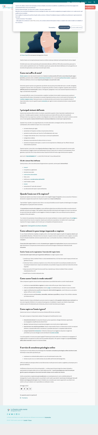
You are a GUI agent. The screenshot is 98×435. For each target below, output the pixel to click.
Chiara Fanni (24, 55)
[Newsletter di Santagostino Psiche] (19, 414)
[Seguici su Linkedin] (16, 414)
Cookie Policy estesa (34, 20)
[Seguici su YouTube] (12, 414)
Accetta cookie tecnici (76, 27)
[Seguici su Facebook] (7, 414)
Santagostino (48, 417)
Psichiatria (25, 397)
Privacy (30, 420)
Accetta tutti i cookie (64, 27)
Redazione (84, 2)
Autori (89, 2)
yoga (48, 287)
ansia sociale (54, 332)
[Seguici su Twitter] (9, 414)
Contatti (25, 420)
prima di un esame (65, 78)
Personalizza (52, 27)
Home (68, 2)
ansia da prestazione (45, 78)
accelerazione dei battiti (37, 179)
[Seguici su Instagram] (14, 414)
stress (39, 292)
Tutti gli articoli (76, 2)
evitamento (37, 330)
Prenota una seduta (85, 7)
